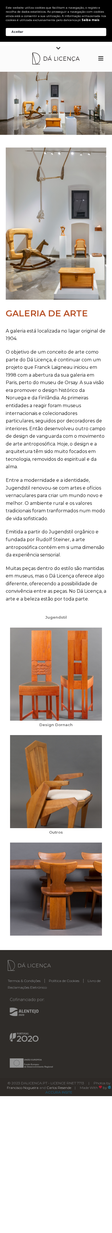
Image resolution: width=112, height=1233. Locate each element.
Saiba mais (90, 20)
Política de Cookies (64, 981)
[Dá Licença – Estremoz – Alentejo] (56, 58)
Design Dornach (56, 724)
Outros (56, 832)
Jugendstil (56, 617)
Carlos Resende (59, 1087)
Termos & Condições (24, 981)
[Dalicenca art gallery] (56, 224)
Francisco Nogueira (22, 1087)
